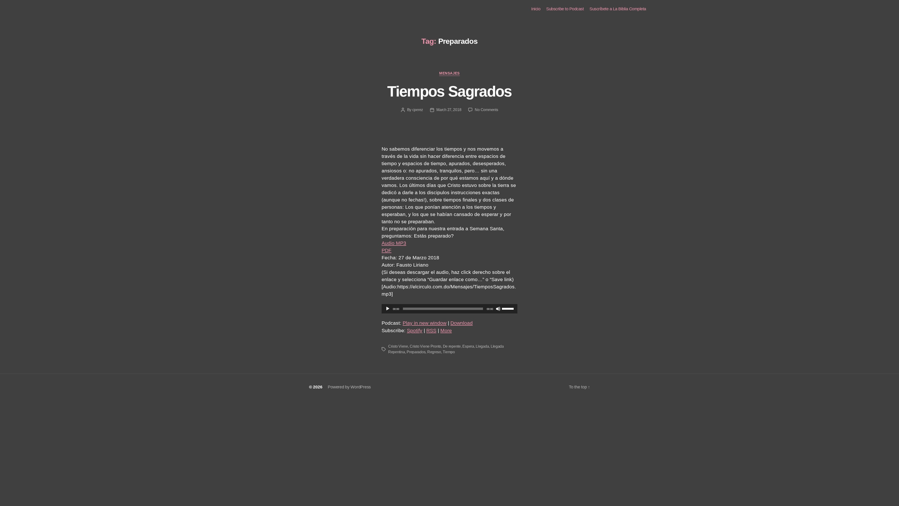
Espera (468, 346)
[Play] (387, 308)
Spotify (414, 330)
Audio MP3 (394, 243)
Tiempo (449, 352)
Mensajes (449, 73)
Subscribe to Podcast (565, 9)
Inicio (535, 9)
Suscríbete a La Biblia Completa (618, 9)
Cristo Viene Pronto (425, 346)
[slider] (508, 308)
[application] (449, 308)
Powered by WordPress (349, 387)
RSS (431, 330)
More (446, 330)
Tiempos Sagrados (449, 91)
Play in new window (424, 323)
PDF (386, 250)
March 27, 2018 (448, 110)
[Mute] (498, 308)
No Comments (486, 110)
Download (461, 323)
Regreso (434, 352)
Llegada (482, 346)
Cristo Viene (398, 346)
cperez (417, 110)
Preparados (416, 352)
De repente (452, 346)
